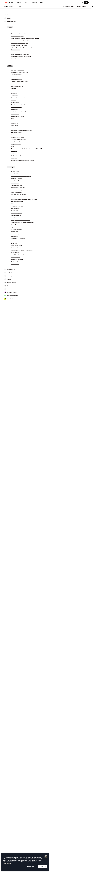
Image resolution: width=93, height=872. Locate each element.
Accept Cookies (42, 866)
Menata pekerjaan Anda (12, 272)
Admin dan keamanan (11, 282)
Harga (41, 2)
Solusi (26, 2)
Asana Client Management (12, 298)
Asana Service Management (12, 295)
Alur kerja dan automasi (11, 21)
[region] (25, 862)
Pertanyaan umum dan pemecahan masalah (15, 289)
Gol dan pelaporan (11, 269)
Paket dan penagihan (11, 285)
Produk (19, 2)
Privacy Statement (7, 863)
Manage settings (30, 866)
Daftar (86, 2)
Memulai (8, 18)
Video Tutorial (22, 9)
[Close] (46, 856)
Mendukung (34, 2)
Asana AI (9, 279)
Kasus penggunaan (11, 276)
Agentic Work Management (12, 292)
